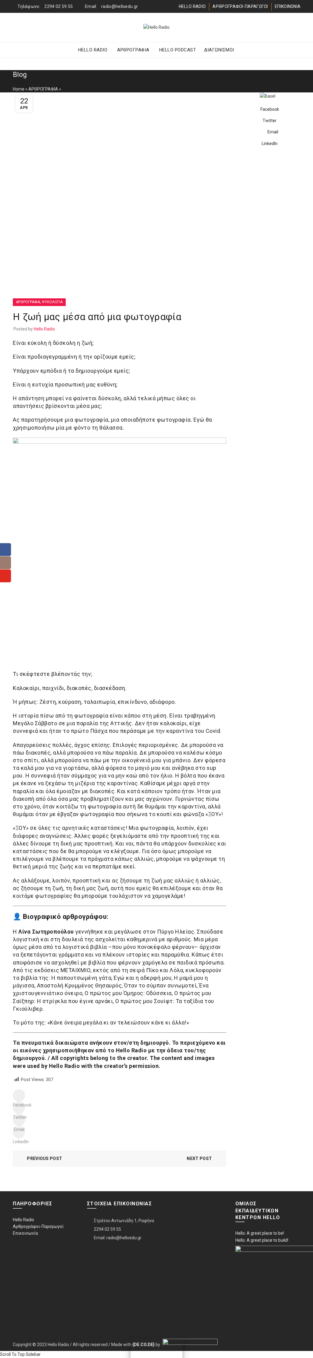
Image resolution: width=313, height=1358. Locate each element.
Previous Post (44, 1158)
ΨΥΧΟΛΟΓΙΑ (52, 302)
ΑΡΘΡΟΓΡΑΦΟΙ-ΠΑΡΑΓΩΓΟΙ (240, 6)
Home (18, 89)
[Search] (295, 27)
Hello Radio (23, 1219)
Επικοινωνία (25, 1233)
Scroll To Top (12, 1354)
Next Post (199, 1158)
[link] (189, 1344)
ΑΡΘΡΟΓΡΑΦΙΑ (133, 50)
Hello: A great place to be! (259, 1233)
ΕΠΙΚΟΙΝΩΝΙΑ (287, 6)
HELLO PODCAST (177, 50)
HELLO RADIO (192, 6)
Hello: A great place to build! (261, 1240)
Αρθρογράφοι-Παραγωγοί (38, 1226)
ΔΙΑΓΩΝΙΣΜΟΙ (219, 50)
